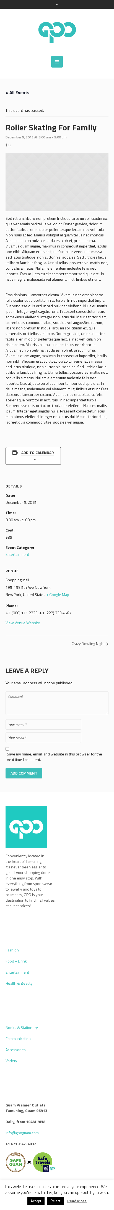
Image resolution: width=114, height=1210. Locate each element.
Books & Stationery (22, 1027)
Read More (77, 1201)
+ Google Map (57, 594)
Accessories (16, 1049)
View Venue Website (23, 623)
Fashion (12, 950)
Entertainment (17, 554)
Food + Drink (16, 961)
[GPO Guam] (57, 32)
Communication (18, 1038)
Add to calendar (37, 452)
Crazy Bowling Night (88, 643)
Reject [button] (55, 1201)
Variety (11, 1061)
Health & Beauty (19, 983)
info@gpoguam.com (22, 1133)
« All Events (17, 92)
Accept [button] (36, 1201)
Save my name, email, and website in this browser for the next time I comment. (54, 756)
